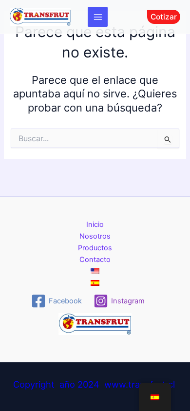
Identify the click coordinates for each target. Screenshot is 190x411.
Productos (95, 247)
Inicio (95, 224)
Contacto (95, 259)
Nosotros (95, 236)
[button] (163, 17)
